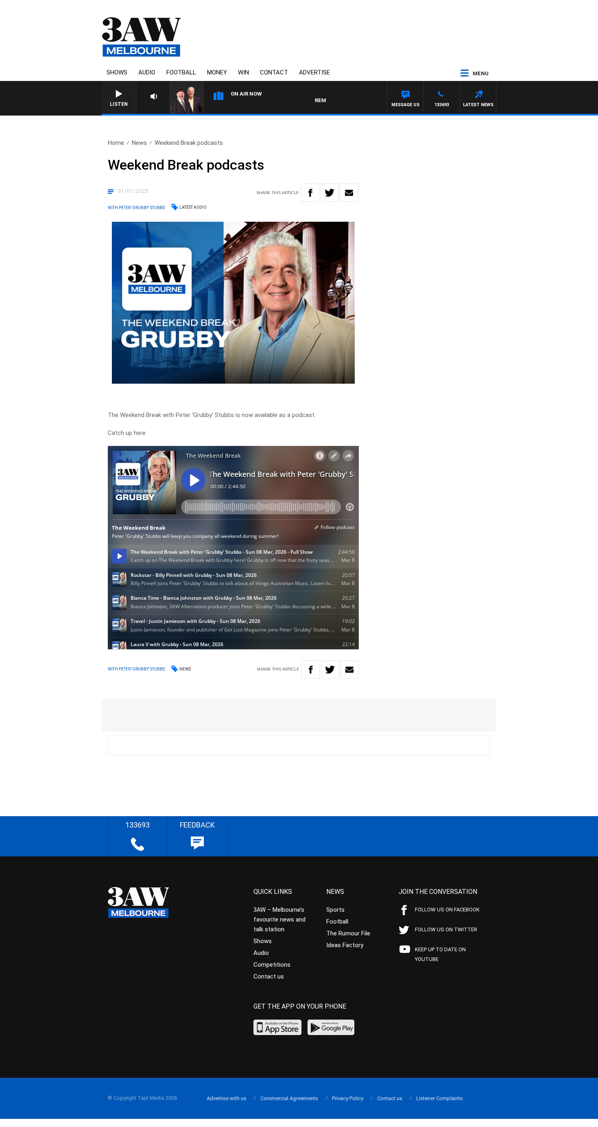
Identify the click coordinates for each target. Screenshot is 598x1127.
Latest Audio (193, 207)
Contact (274, 72)
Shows (117, 72)
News (139, 142)
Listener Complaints (439, 1098)
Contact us (268, 976)
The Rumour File (348, 933)
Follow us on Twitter (446, 929)
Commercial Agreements (289, 1098)
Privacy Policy (347, 1098)
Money (217, 72)
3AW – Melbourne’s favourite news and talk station (279, 919)
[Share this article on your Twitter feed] (330, 192)
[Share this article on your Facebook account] (310, 192)
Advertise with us (227, 1098)
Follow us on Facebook (447, 909)
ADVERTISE (314, 72)
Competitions (271, 964)
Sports (335, 909)
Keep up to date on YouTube (440, 954)
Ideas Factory (344, 945)
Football (181, 72)
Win (243, 72)
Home (116, 142)
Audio (146, 72)
